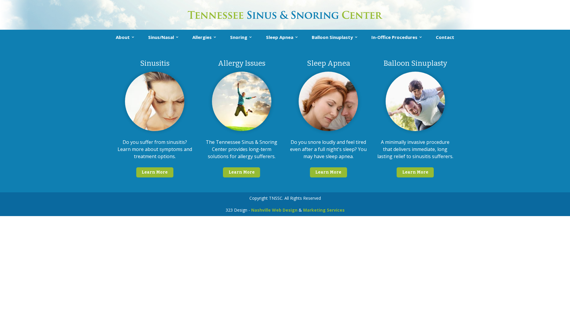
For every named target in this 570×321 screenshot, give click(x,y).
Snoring (238, 37)
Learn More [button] (155, 172)
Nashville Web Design (274, 210)
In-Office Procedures (394, 37)
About (123, 37)
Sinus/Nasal (161, 37)
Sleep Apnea (279, 37)
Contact (445, 37)
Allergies (202, 37)
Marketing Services (324, 210)
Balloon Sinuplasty (332, 37)
